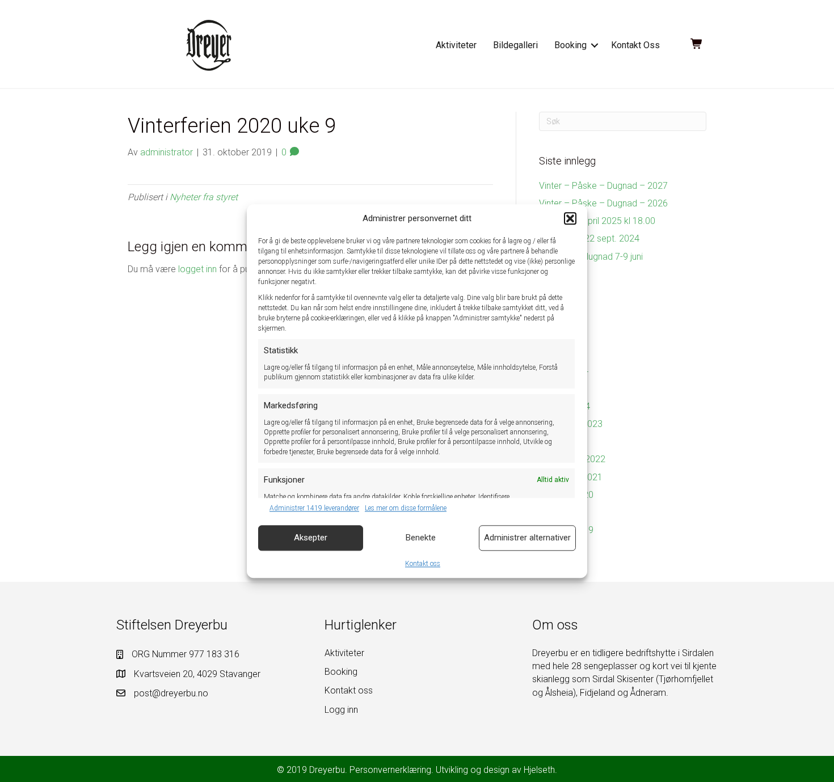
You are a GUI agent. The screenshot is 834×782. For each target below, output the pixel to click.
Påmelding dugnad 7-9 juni (591, 256)
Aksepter (310, 537)
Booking (570, 45)
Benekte (421, 537)
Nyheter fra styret (204, 197)
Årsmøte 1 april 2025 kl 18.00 (597, 220)
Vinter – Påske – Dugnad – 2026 (603, 203)
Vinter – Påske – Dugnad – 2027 (603, 185)
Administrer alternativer (527, 537)
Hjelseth (539, 769)
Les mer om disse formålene (406, 509)
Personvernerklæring (390, 769)
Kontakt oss (422, 564)
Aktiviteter (456, 45)
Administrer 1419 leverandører (314, 509)
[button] (570, 219)
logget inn (197, 269)
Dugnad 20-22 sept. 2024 (589, 238)
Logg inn (341, 709)
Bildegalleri (515, 45)
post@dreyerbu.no (171, 693)
